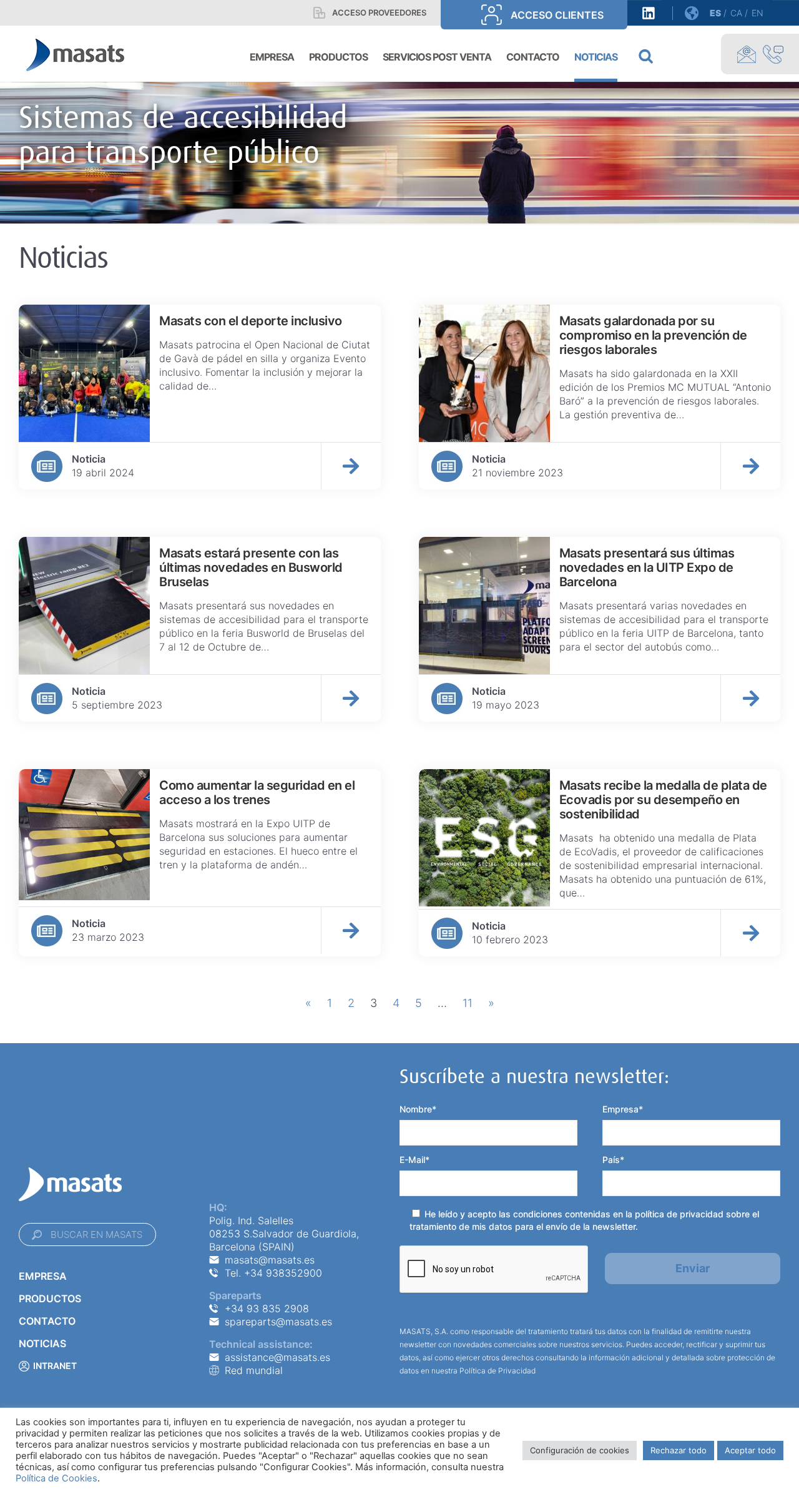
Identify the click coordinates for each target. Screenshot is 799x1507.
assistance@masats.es (277, 1357)
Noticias (42, 1343)
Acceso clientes (557, 15)
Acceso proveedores (379, 12)
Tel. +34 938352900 (273, 1273)
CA (736, 12)
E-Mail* (414, 1159)
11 (468, 1002)
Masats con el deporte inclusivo (250, 320)
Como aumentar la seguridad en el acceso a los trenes (257, 792)
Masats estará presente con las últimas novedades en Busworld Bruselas (251, 567)
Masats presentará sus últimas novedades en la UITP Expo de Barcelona (647, 567)
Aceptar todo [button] (750, 1450)
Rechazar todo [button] (678, 1450)
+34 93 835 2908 (267, 1308)
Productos (50, 1298)
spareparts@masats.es (278, 1321)
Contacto (47, 1321)
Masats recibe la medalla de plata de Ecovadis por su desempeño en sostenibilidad (663, 800)
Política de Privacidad (497, 1370)
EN (757, 12)
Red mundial (254, 1370)
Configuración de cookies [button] (579, 1450)
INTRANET (55, 1365)
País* (613, 1159)
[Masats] (75, 54)
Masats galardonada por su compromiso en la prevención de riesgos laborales (653, 335)
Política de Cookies (56, 1478)
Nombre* (418, 1109)
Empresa (43, 1276)
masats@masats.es (270, 1260)
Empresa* (622, 1109)
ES (715, 12)
